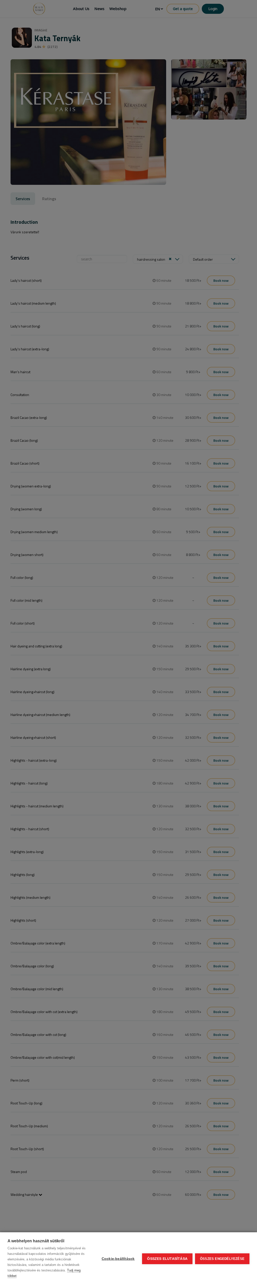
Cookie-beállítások (118, 1259)
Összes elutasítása (167, 1259)
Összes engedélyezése (222, 1259)
